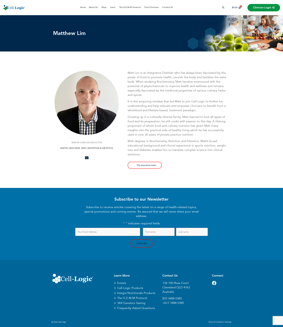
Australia (168, 292)
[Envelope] (86, 157)
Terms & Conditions (216, 322)
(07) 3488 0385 (172, 298)
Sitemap (228, 322)
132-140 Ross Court (175, 283)
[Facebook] (214, 283)
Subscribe (141, 243)
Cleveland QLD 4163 (176, 287)
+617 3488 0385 (173, 303)
